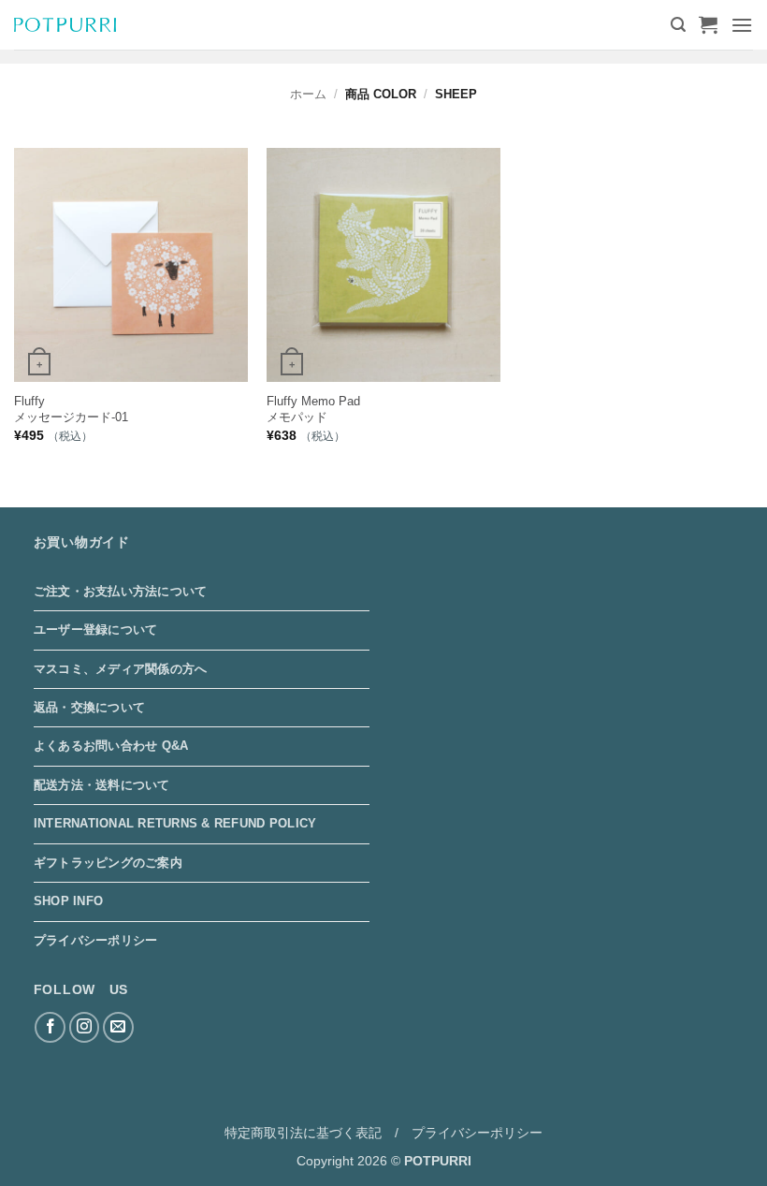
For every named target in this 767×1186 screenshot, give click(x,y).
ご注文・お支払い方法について (121, 591)
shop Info (68, 901)
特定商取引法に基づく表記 (303, 1132)
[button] (678, 25)
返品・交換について (89, 707)
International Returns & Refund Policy (175, 823)
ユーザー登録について (96, 629)
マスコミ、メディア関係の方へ (121, 669)
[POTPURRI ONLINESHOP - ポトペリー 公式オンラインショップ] (65, 25)
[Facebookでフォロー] (50, 1027)
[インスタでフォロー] (84, 1027)
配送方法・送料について (102, 785)
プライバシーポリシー (96, 940)
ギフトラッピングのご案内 (108, 863)
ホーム (308, 94)
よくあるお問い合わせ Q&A (111, 746)
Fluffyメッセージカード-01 (71, 409)
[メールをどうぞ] (118, 1027)
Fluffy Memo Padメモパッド (313, 409)
